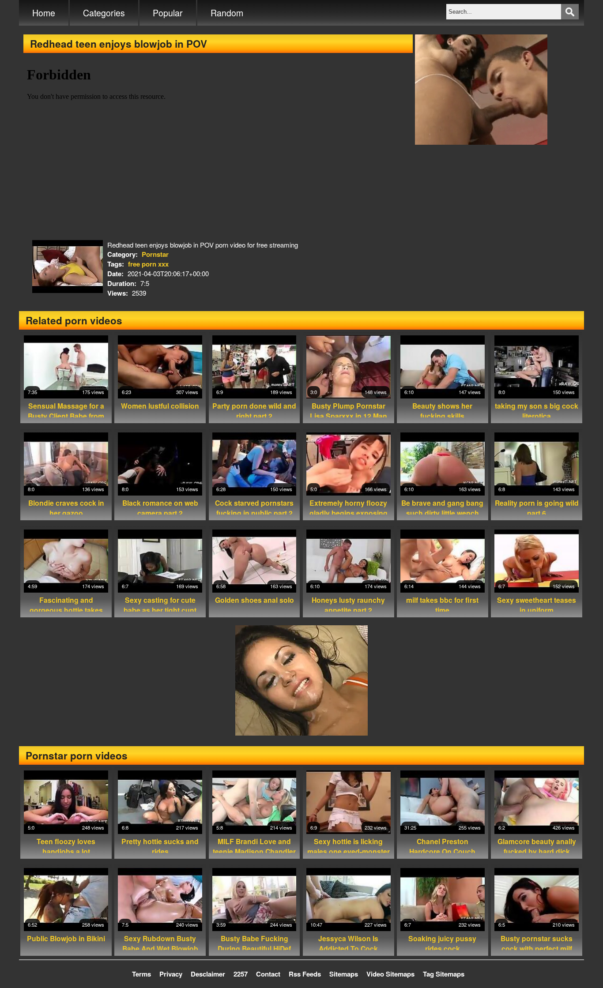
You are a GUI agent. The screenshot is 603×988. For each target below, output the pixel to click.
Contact (268, 974)
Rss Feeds (305, 974)
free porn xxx (148, 264)
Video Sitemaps (390, 974)
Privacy (170, 974)
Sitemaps (343, 974)
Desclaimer (208, 974)
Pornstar (155, 254)
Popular (168, 13)
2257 (241, 974)
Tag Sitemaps (443, 974)
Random (227, 13)
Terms (141, 974)
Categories (104, 13)
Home (43, 13)
